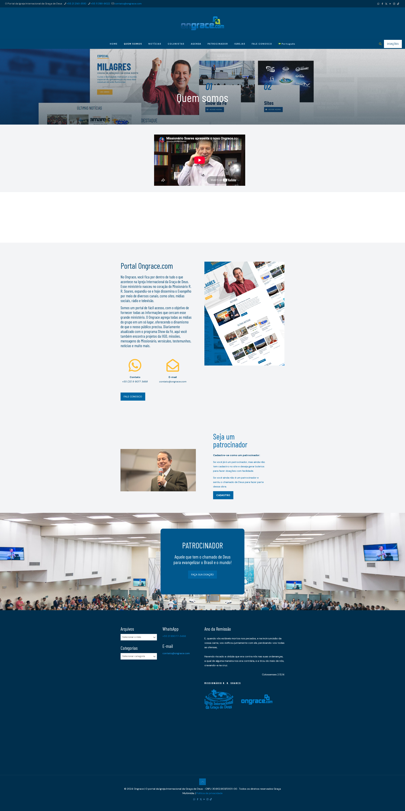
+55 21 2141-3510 (76, 3)
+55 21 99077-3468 (174, 636)
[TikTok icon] (398, 3)
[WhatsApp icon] (378, 3)
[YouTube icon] (390, 3)
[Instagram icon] (394, 3)
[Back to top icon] (202, 781)
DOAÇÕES (393, 44)
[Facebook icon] (382, 3)
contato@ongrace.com (128, 3)
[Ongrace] (202, 23)
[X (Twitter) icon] (386, 3)
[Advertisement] (202, 214)
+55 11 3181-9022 (100, 3)
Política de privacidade (209, 793)
